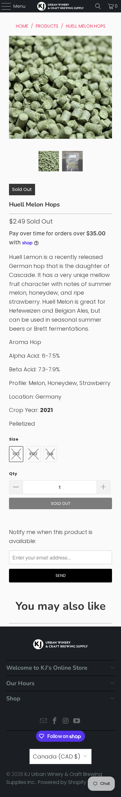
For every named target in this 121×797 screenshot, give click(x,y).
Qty (13, 474)
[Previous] (14, 89)
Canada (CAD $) (56, 756)
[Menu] (3, 6)
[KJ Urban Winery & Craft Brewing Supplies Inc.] (60, 6)
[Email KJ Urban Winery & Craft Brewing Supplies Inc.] (43, 721)
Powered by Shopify (62, 782)
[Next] (107, 89)
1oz (16, 454)
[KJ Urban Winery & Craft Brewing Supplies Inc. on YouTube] (77, 721)
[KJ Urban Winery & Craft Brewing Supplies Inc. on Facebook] (54, 721)
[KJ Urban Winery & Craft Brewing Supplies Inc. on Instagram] (65, 721)
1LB (50, 454)
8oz (33, 454)
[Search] (98, 6)
